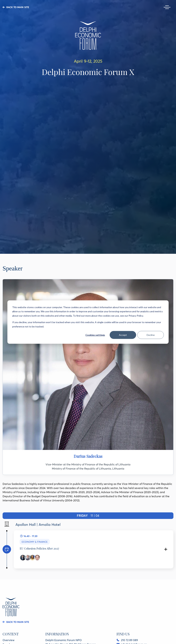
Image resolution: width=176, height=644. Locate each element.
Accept (123, 334)
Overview (8, 640)
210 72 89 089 (129, 640)
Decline (151, 334)
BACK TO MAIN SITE (17, 7)
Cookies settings (95, 334)
